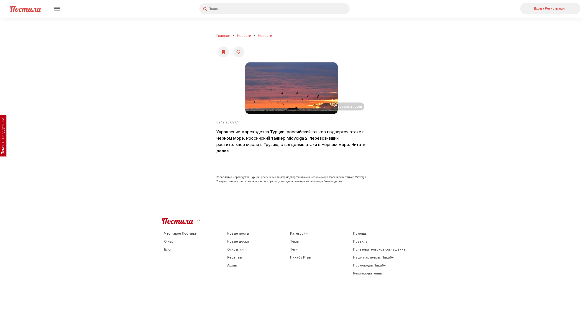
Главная (223, 35)
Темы (294, 241)
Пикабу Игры (301, 257)
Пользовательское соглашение (379, 249)
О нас (169, 241)
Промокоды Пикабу (369, 265)
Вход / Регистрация (550, 8)
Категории (299, 233)
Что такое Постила (180, 233)
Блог (168, 249)
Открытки (235, 249)
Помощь (360, 233)
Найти (329, 9)
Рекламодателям (368, 273)
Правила (360, 241)
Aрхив (232, 265)
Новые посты (238, 233)
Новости (244, 35)
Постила (25, 9)
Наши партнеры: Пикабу (373, 257)
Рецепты (234, 257)
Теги (294, 249)
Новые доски (238, 241)
